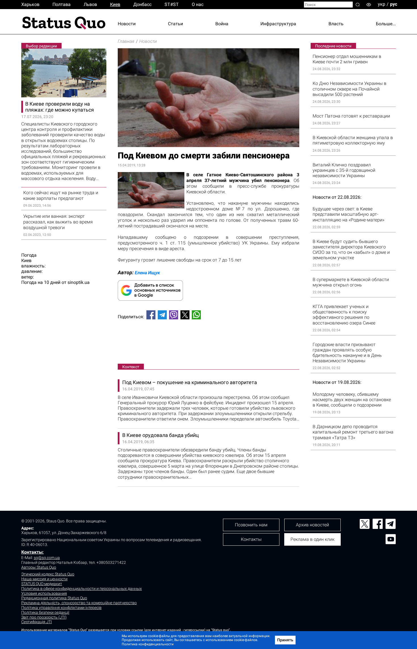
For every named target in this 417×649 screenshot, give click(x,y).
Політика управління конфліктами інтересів (61, 607)
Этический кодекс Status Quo (47, 574)
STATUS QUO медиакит (41, 583)
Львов (90, 4)
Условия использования (44, 593)
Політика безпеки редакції (45, 612)
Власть (336, 23)
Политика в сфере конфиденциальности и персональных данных (81, 588)
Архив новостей (312, 524)
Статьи (175, 23)
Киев (115, 4)
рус (393, 4)
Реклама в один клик (312, 539)
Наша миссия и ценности (44, 579)
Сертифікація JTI (36, 621)
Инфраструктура (278, 23)
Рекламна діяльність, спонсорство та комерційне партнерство (79, 602)
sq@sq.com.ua (47, 557)
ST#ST (172, 4)
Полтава (61, 4)
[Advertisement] (208, 342)
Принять (285, 640)
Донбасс (142, 4)
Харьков (30, 4)
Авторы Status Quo (38, 567)
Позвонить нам (251, 524)
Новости (127, 23)
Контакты (32, 552)
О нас (197, 4)
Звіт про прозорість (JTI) (44, 617)
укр (381, 4)
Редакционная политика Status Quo (54, 598)
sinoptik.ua (79, 282)
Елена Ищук (147, 272)
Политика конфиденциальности (148, 644)
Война (221, 23)
